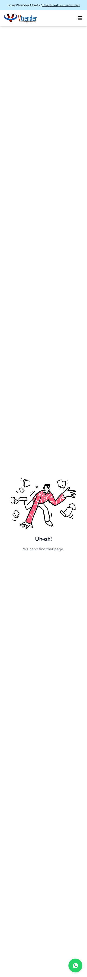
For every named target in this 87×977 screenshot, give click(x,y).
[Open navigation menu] (80, 18)
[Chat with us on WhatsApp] (75, 965)
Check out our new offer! (61, 5)
